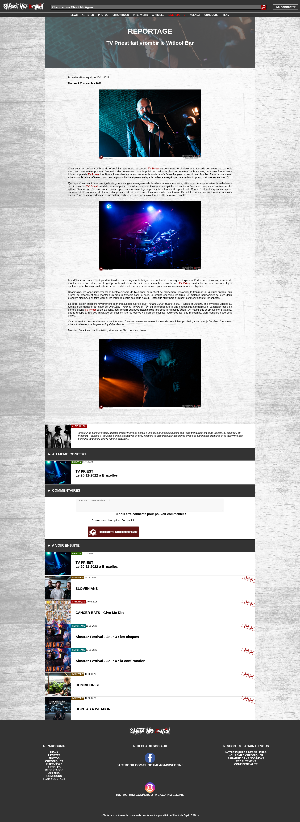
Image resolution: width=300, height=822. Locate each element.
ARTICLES (54, 767)
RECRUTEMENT (246, 761)
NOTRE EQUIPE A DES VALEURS (245, 752)
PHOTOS (54, 758)
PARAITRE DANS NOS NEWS (246, 758)
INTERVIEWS (54, 764)
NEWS (54, 752)
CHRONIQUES (54, 761)
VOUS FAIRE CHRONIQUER (246, 755)
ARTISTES (54, 755)
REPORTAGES (54, 770)
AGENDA (54, 773)
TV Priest (153, 168)
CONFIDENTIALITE (246, 764)
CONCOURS (54, 775)
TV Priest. (94, 174)
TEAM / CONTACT (54, 778)
